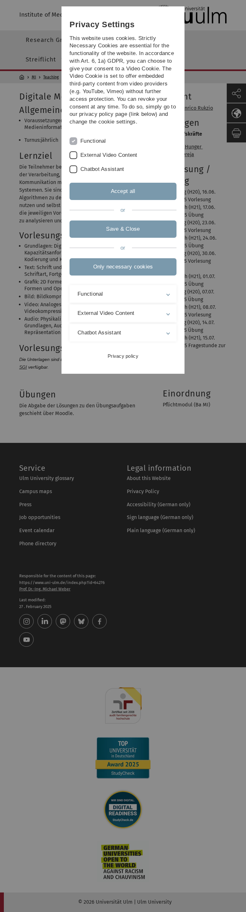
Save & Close (123, 229)
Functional (93, 141)
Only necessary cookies (123, 267)
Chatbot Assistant (102, 169)
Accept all (123, 191)
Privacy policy (123, 356)
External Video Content (108, 155)
